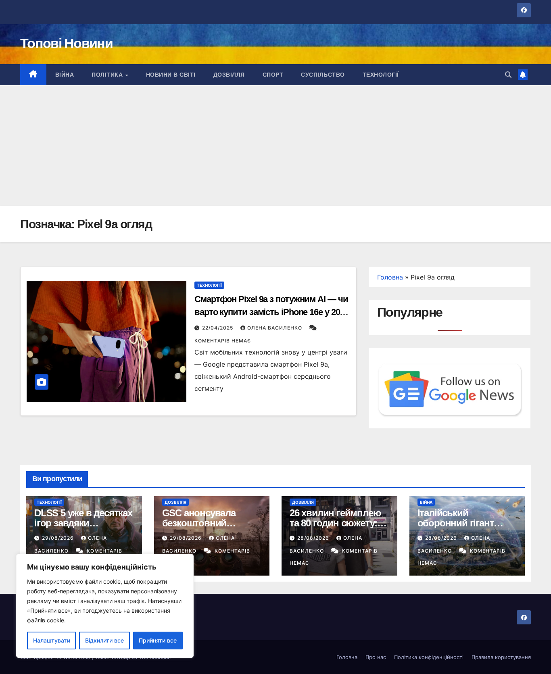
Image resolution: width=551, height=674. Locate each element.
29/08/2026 (58, 538)
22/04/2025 (218, 328)
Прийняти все (158, 640)
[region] (105, 606)
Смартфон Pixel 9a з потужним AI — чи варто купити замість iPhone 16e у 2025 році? (271, 312)
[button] (508, 75)
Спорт (273, 74)
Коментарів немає (222, 341)
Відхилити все (104, 640)
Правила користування (501, 657)
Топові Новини (66, 43)
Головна (390, 277)
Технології (381, 74)
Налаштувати (51, 640)
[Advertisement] (275, 145)
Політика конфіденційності (428, 657)
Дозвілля (229, 74)
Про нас (375, 657)
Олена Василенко (275, 328)
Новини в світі (171, 74)
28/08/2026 (314, 538)
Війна (64, 74)
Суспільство (323, 74)
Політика (108, 74)
